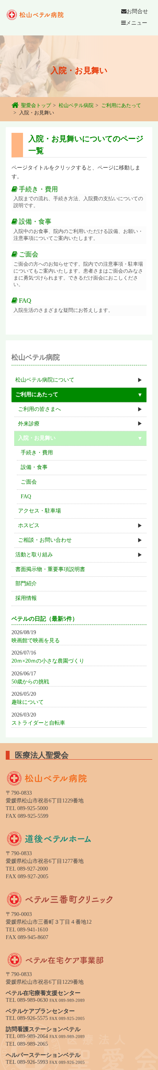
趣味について (28, 702)
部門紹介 (26, 583)
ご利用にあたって (121, 105)
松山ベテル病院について (44, 380)
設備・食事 (34, 221)
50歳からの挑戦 (30, 682)
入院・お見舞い (37, 438)
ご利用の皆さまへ (39, 409)
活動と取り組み (34, 555)
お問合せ (137, 11)
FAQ (24, 300)
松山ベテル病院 (76, 105)
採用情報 (26, 598)
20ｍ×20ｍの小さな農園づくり (48, 661)
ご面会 (27, 254)
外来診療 (29, 424)
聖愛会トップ (36, 105)
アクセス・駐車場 (39, 511)
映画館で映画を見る (36, 640)
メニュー (136, 23)
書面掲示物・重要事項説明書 (50, 569)
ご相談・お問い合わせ (45, 540)
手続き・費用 (37, 189)
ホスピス (29, 525)
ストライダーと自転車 (38, 723)
